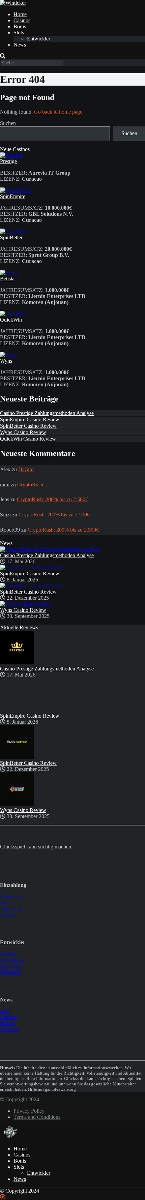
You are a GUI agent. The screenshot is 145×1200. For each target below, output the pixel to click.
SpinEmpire (12, 196)
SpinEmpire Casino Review (29, 419)
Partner (7, 1023)
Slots (18, 32)
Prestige (8, 161)
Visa (4, 902)
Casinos (21, 20)
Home (20, 14)
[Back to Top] (2, 1197)
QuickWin (11, 320)
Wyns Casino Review (23, 432)
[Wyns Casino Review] (26, 604)
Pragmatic (10, 972)
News (19, 45)
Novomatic (12, 960)
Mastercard (12, 896)
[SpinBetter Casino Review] (31, 586)
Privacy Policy (29, 1111)
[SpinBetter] (14, 231)
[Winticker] (13, 3)
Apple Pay (11, 908)
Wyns (6, 361)
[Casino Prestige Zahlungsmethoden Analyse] (49, 549)
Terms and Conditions (36, 1117)
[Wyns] (9, 355)
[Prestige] (11, 155)
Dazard (26, 469)
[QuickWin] (13, 314)
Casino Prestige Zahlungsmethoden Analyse (47, 413)
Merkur (8, 954)
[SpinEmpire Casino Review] (32, 567)
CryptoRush (30, 484)
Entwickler (38, 38)
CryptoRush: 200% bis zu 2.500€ (52, 499)
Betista (7, 278)
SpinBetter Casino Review (28, 426)
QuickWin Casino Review (28, 439)
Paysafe (8, 915)
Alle (4, 1011)
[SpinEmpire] (15, 190)
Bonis (19, 26)
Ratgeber (9, 1029)
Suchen (8, 123)
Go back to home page (58, 112)
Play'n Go (10, 966)
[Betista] (10, 272)
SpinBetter (11, 237)
